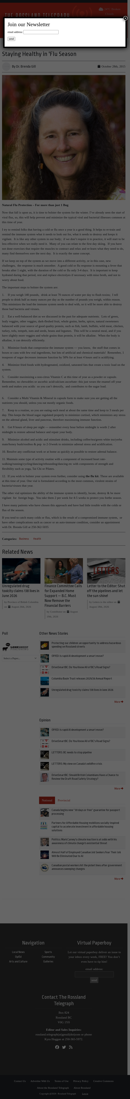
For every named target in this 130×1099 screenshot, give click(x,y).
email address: (15, 32)
